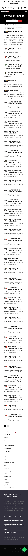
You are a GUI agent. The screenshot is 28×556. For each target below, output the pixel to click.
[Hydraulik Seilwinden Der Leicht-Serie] (6, 48)
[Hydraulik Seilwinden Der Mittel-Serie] (6, 57)
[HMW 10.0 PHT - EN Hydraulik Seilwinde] (6, 102)
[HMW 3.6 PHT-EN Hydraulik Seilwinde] (6, 239)
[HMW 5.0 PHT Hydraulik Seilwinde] (6, 337)
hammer (6, 473)
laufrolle (6, 437)
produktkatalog (7, 470)
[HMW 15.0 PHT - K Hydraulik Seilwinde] (6, 190)
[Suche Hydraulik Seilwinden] (3, 8)
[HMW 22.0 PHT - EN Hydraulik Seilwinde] (6, 220)
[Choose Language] (25, 8)
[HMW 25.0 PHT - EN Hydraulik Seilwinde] (6, 229)
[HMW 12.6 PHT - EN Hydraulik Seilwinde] (6, 171)
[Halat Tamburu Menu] (26, 11)
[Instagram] (18, 552)
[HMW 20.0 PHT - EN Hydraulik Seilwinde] (6, 210)
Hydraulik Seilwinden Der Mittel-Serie (13, 520)
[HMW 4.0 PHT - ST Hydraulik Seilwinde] (6, 278)
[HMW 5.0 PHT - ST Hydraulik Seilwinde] (6, 327)
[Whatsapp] (24, 549)
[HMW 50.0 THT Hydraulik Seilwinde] (6, 376)
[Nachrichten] (6, 81)
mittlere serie (7, 454)
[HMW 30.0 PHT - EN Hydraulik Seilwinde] (6, 249)
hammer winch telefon (9, 487)
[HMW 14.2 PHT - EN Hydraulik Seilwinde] (6, 180)
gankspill (6, 440)
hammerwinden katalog (9, 442)
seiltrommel (6, 482)
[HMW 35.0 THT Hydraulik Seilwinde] (6, 268)
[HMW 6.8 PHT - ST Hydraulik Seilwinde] (6, 396)
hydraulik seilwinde (14, 16)
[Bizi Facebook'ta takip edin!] (16, 8)
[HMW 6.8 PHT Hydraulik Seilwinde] (6, 405)
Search (19, 21)
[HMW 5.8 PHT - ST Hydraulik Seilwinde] (6, 356)
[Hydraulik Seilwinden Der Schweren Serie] (6, 65)
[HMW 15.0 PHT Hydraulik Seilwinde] (6, 200)
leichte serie (7, 451)
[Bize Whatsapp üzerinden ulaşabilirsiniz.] (10, 8)
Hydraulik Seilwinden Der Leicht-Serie (13, 516)
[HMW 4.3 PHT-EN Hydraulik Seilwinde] (6, 298)
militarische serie (8, 456)
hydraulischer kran (8, 485)
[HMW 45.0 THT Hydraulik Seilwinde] (6, 317)
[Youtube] (22, 552)
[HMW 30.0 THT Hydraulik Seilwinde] (6, 259)
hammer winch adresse (9, 445)
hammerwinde (7, 476)
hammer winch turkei (9, 462)
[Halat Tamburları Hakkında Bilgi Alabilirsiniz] (6, 8)
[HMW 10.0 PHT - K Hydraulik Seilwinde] (6, 112)
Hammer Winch (14, 2)
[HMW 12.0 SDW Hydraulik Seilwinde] (6, 161)
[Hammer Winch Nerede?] (13, 8)
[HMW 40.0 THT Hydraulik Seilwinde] (6, 308)
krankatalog (6, 468)
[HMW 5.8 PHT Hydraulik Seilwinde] (6, 366)
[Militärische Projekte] (6, 73)
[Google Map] (12, 552)
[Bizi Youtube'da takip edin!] (21, 8)
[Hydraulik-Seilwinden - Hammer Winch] (5, 11)
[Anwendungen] (6, 91)
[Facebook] (15, 552)
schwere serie (7, 448)
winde (5, 465)
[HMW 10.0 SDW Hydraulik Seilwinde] (6, 132)
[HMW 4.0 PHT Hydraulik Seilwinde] (6, 288)
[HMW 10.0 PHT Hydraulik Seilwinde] (6, 122)
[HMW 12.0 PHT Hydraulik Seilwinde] (6, 151)
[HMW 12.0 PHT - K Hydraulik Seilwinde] (6, 141)
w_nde (5, 459)
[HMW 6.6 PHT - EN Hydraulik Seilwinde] (6, 386)
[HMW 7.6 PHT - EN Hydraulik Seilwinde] (6, 415)
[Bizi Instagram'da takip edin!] (18, 8)
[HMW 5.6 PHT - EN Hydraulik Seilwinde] (6, 347)
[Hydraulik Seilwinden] (6, 32)
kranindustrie (7, 434)
